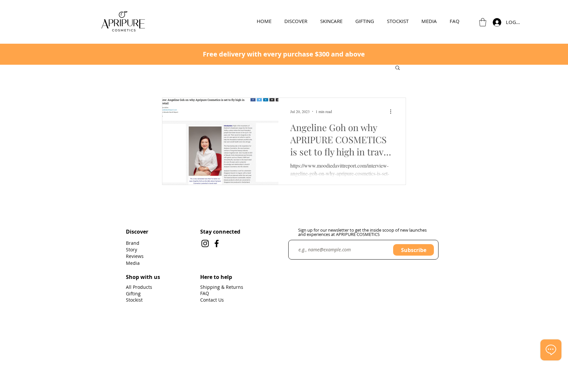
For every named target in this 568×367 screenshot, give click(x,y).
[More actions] (393, 111)
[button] (397, 68)
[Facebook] (217, 243)
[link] (482, 22)
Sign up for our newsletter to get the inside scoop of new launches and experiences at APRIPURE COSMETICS (362, 232)
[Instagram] (205, 243)
